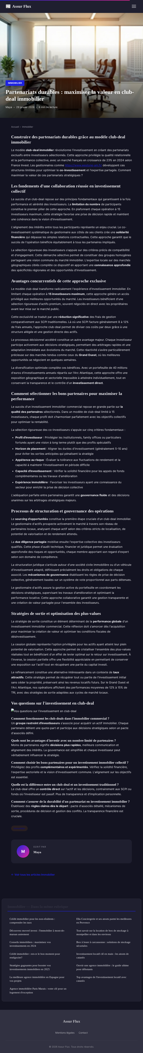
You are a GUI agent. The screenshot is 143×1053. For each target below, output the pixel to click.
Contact (83, 1032)
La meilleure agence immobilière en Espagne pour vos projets (37, 979)
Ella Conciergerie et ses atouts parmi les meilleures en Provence (103, 920)
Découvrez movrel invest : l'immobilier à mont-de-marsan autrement (37, 932)
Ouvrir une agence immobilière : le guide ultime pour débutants (102, 967)
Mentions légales (64, 1032)
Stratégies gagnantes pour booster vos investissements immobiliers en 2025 (30, 967)
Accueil (15, 126)
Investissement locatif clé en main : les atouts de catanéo (102, 955)
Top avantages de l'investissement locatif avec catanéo (101, 979)
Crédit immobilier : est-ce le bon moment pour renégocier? (35, 955)
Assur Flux (18, 6)
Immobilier (15, 83)
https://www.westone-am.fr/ (83, 165)
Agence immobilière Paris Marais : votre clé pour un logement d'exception (38, 990)
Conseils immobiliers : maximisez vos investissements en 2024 (30, 944)
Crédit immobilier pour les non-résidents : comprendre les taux (32, 920)
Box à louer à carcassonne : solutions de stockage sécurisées (103, 944)
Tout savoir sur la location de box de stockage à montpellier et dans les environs (102, 932)
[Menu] (133, 6)
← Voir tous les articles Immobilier (33, 874)
